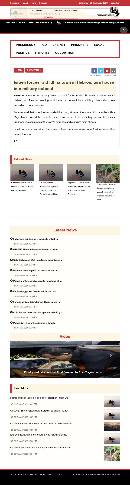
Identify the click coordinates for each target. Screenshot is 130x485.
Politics (23, 53)
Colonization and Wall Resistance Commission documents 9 (42, 423)
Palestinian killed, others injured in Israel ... (34, 323)
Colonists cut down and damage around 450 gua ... (39, 312)
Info (34, 3)
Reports (42, 53)
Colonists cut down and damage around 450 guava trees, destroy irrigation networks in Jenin (107, 192)
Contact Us (18, 474)
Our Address (37, 474)
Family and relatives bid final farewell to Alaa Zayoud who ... (64, 372)
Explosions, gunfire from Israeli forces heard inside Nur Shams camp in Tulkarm (79, 188)
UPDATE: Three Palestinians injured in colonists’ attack (39, 411)
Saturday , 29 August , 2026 (93, 3)
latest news (65, 230)
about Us (54, 474)
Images (43, 3)
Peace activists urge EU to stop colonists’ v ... (36, 270)
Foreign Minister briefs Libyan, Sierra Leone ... (36, 302)
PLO (44, 45)
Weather (115, 3)
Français (14, 3)
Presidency (25, 45)
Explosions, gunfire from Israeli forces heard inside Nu (38, 435)
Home (19, 70)
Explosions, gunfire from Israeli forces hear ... (36, 291)
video (65, 337)
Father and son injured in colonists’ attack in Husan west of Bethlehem (22, 187)
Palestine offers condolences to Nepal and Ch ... (37, 281)
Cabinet (59, 45)
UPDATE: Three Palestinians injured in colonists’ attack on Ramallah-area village (49, 188)
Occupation (65, 53)
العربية (26, 3)
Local (99, 45)
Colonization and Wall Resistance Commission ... (37, 260)
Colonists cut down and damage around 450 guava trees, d (41, 448)
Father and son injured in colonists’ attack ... (35, 239)
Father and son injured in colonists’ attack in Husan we (39, 398)
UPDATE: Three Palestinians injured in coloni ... (37, 249)
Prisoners (80, 45)
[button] (18, 355)
